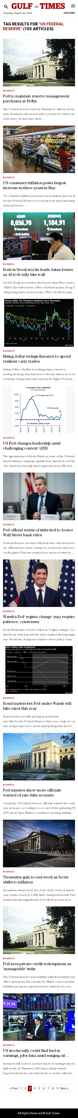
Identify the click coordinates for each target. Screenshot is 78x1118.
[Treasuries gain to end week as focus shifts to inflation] (39, 843)
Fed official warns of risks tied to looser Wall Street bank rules (38, 533)
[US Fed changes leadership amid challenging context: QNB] (39, 409)
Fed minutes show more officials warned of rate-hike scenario (32, 793)
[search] (6, 7)
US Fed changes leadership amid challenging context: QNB (32, 446)
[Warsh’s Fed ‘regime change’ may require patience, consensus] (39, 583)
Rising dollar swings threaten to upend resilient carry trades (37, 359)
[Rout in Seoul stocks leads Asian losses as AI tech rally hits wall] (39, 236)
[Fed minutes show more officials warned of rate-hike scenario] (39, 757)
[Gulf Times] (38, 10)
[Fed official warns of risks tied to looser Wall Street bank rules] (39, 496)
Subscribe (69, 13)
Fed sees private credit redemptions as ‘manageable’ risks (37, 966)
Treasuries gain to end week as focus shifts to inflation (35, 880)
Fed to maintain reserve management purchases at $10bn (36, 99)
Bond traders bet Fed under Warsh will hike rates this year (37, 706)
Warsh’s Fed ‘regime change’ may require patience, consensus (39, 619)
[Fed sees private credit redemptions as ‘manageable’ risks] (39, 930)
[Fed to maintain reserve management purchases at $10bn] (39, 63)
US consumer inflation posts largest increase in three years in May (34, 185)
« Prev (14, 1088)
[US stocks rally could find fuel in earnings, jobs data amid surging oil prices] (39, 1017)
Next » (64, 1088)
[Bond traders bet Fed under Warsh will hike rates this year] (39, 670)
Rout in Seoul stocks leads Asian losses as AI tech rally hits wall (38, 272)
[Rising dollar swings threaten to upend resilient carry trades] (39, 323)
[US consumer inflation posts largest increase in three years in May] (39, 149)
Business (8, 91)
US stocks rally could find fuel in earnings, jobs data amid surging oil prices (34, 1054)
